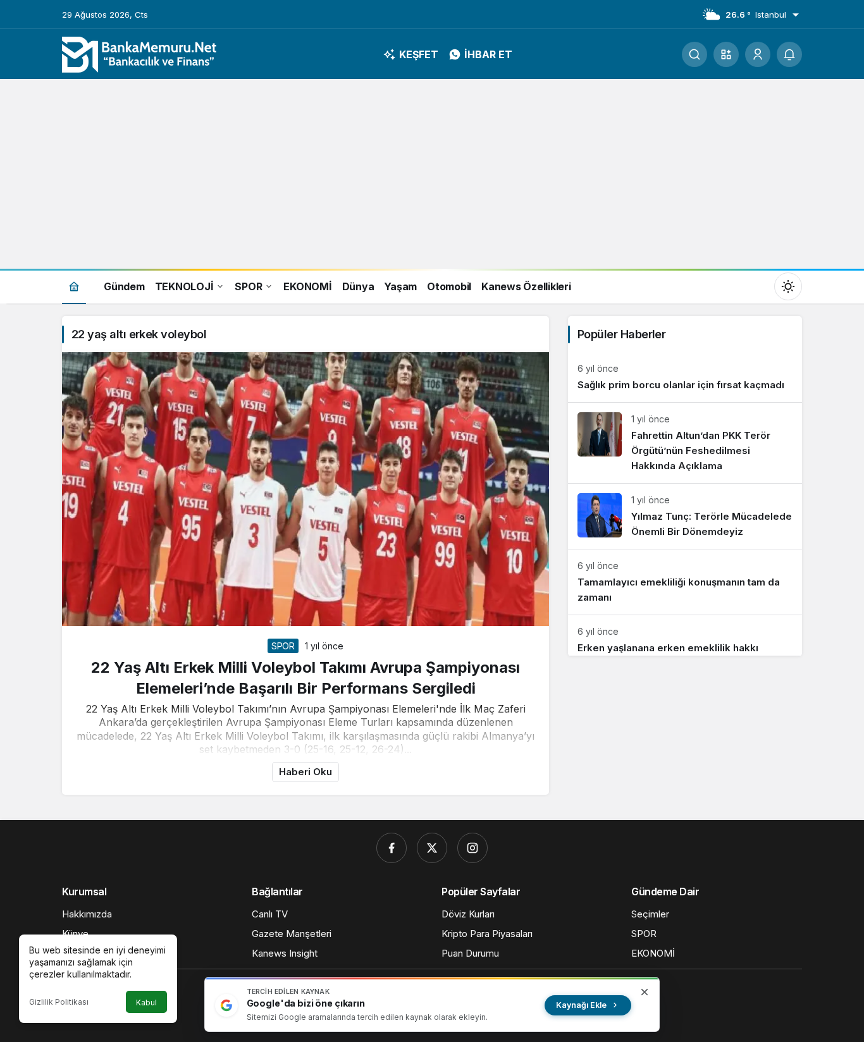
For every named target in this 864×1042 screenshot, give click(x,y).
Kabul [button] (146, 1002)
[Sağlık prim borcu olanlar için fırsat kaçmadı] (685, 377)
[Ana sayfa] (74, 286)
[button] (726, 54)
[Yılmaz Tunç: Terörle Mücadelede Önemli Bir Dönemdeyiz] (685, 516)
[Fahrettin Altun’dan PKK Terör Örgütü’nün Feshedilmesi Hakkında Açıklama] (685, 443)
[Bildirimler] (789, 54)
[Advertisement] (432, 173)
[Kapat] (644, 992)
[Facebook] (391, 848)
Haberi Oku (305, 772)
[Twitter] (432, 848)
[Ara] (694, 54)
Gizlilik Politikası (59, 1002)
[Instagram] (472, 848)
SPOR (283, 646)
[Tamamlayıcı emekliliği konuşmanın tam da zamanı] (685, 582)
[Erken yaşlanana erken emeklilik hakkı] (685, 635)
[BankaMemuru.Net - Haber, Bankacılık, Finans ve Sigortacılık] (141, 53)
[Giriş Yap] (757, 54)
